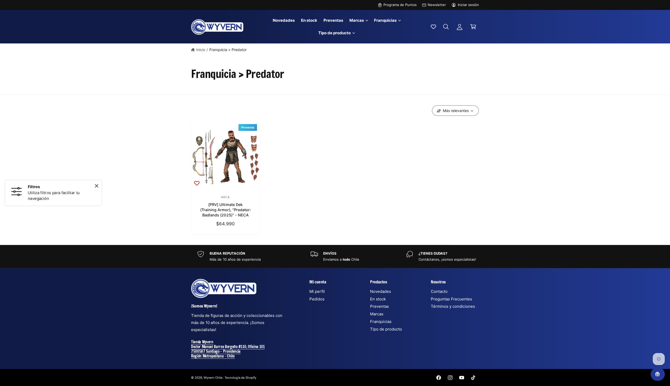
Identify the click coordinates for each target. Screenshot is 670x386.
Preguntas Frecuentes (451, 299)
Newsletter (437, 5)
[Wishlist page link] (433, 26)
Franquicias (385, 20)
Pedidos (317, 299)
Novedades (380, 291)
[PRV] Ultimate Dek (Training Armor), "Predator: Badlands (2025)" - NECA (225, 209)
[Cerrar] (96, 186)
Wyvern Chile (213, 377)
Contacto (439, 291)
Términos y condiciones (453, 306)
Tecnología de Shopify (240, 377)
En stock (378, 299)
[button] (358, 20)
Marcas (356, 20)
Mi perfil (317, 291)
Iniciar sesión (468, 5)
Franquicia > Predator (228, 49)
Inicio (200, 49)
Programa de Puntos (400, 5)
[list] (335, 256)
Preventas (379, 306)
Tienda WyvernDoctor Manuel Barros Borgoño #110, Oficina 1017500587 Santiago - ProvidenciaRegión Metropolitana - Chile (228, 349)
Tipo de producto (334, 32)
